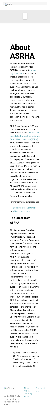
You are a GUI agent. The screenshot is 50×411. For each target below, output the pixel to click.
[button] (25, 16)
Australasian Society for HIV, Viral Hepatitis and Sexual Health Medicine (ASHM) (25, 136)
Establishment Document (24, 208)
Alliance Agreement (22, 211)
